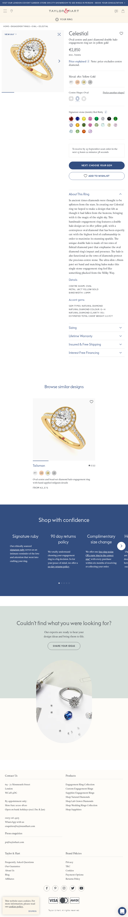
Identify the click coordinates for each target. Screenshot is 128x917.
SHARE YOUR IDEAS (64, 646)
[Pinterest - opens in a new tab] (55, 888)
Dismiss (32, 911)
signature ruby (17, 549)
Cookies (70, 870)
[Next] (121, 546)
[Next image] (59, 61)
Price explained (77, 61)
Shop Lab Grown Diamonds (79, 801)
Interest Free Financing (84, 352)
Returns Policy (73, 878)
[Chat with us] (122, 911)
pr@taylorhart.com (14, 842)
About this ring (79, 194)
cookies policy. (16, 906)
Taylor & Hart (64, 11)
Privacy (69, 862)
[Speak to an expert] (116, 11)
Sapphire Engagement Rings (80, 792)
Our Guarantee (12, 866)
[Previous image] (37, 429)
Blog (7, 874)
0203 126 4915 (12, 817)
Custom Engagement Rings (79, 788)
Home (6, 26)
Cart (123, 11)
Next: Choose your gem (97, 165)
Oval (34, 26)
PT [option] (71, 82)
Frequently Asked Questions (19, 862)
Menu (5, 11)
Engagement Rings (20, 26)
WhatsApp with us (14, 821)
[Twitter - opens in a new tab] (73, 888)
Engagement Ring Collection (80, 784)
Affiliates (9, 878)
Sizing (73, 327)
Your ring (66, 19)
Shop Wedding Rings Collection (81, 805)
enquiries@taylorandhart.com (20, 826)
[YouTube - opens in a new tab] (81, 888)
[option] (71, 99)
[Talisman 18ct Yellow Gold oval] (64, 443)
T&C (68, 866)
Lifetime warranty (80, 336)
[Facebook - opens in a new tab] (47, 888)
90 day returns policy (58, 566)
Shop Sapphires (74, 809)
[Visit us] (11, 11)
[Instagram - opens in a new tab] (64, 888)
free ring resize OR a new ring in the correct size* (100, 555)
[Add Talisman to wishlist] (91, 401)
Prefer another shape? (114, 92)
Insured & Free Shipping (85, 344)
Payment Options (75, 874)
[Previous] (6, 546)
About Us (9, 870)
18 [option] (77, 82)
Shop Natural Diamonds (78, 796)
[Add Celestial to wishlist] (121, 33)
